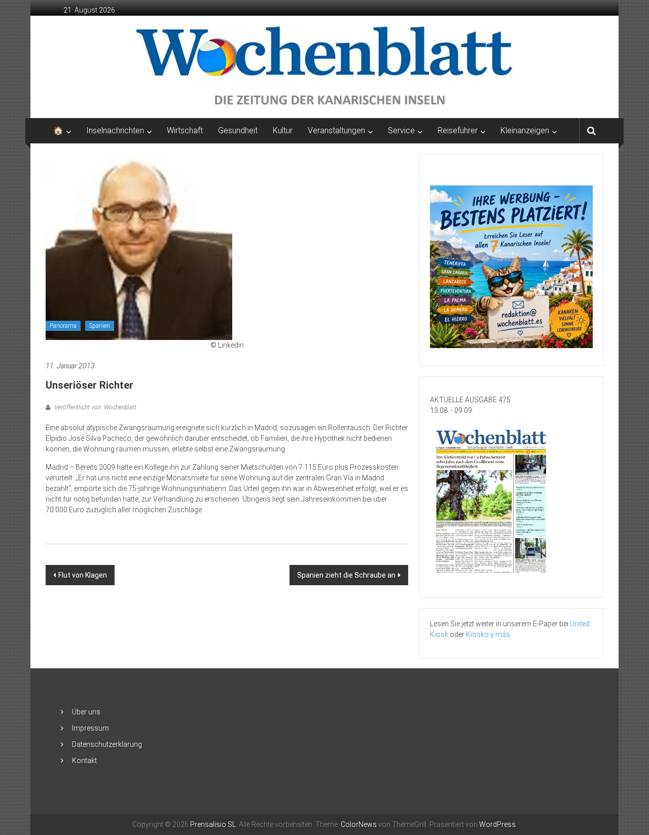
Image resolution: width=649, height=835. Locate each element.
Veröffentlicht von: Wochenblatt (94, 407)
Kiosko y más (488, 634)
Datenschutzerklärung (107, 744)
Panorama (63, 325)
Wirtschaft (185, 130)
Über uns (86, 712)
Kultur (283, 130)
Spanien (99, 325)
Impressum (90, 728)
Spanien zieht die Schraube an (346, 575)
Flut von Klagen (82, 575)
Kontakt (84, 760)
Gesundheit (238, 130)
